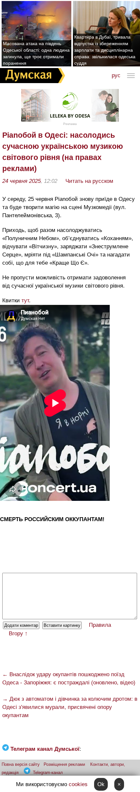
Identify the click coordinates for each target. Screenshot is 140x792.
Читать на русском (89, 181)
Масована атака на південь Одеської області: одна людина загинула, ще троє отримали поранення (36, 53)
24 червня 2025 (21, 181)
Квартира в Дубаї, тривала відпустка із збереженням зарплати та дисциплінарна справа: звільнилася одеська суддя (104, 50)
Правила (100, 625)
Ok (101, 784)
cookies (78, 784)
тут (25, 300)
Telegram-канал (48, 772)
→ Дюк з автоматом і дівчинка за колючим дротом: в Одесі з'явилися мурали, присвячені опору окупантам (69, 707)
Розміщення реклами (64, 764)
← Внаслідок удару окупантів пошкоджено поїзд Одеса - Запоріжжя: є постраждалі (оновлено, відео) (68, 678)
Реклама (70, 124)
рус (116, 75)
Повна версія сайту (21, 764)
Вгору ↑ (18, 633)
